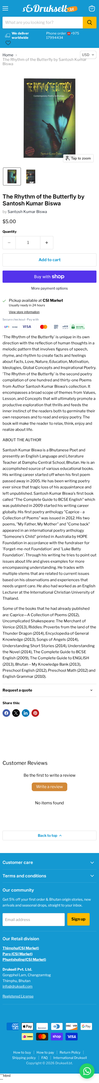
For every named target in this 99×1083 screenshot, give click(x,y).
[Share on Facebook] (6, 713)
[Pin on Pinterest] (35, 713)
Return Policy (70, 1052)
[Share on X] (16, 713)
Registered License (18, 996)
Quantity (9, 232)
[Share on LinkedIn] (25, 713)
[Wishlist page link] (8, 42)
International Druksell (70, 1058)
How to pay (45, 1052)
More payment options (49, 288)
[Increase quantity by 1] (46, 242)
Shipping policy (24, 1058)
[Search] (89, 22)
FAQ (44, 1058)
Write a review (49, 786)
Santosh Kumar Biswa (27, 211)
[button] (12, 176)
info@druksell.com (17, 986)
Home (8, 55)
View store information (24, 312)
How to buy (22, 1052)
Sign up (78, 919)
